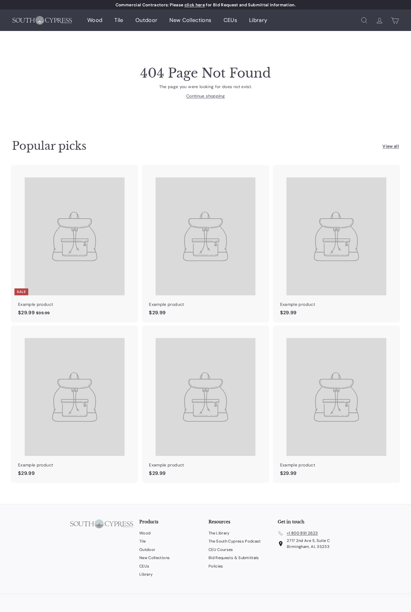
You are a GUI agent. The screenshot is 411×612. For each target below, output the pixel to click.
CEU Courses (221, 549)
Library (258, 20)
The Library (219, 533)
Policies (216, 566)
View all (390, 146)
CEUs (230, 20)
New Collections (190, 20)
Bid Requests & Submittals (234, 557)
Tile (118, 20)
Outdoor (146, 20)
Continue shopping (205, 96)
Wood (94, 20)
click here (194, 5)
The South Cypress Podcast (235, 541)
